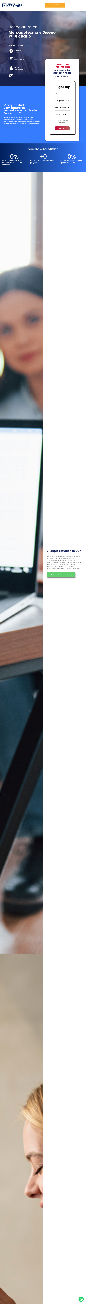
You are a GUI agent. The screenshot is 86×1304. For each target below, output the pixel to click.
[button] (81, 1299)
